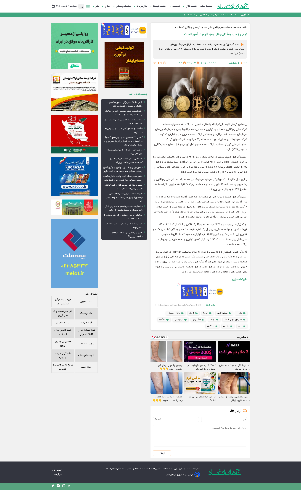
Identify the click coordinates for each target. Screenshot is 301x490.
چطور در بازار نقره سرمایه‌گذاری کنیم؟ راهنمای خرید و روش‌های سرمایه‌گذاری (123, 187)
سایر (97, 6)
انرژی (108, 6)
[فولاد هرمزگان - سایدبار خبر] (124, 65)
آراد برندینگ (86, 313)
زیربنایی (176, 6)
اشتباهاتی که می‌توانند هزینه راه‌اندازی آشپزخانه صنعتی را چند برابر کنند (126, 160)
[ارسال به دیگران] (159, 63)
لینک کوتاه (210, 305)
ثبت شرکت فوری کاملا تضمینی (86, 332)
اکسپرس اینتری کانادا (63, 344)
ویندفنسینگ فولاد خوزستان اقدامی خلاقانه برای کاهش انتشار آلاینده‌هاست (124, 113)
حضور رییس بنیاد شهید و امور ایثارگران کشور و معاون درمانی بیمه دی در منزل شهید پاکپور (123, 169)
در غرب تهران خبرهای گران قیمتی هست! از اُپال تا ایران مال (124, 152)
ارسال (161, 453)
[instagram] (63, 486)
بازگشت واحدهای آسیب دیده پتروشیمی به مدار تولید (212, 15)
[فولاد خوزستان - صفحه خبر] (74, 134)
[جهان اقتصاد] (233, 6)
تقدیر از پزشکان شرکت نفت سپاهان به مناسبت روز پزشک (126, 234)
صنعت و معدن (123, 6)
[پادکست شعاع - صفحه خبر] (74, 46)
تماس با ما (56, 470)
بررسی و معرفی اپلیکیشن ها (63, 302)
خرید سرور (86, 367)
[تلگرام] (155, 63)
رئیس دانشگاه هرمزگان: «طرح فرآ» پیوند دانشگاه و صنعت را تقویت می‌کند (125, 104)
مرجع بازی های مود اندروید (63, 367)
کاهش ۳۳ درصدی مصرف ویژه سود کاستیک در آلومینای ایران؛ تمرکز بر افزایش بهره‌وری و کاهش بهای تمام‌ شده (123, 141)
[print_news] (164, 63)
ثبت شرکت (86, 323)
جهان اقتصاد (154, 469)
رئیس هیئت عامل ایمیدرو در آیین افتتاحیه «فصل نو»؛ (124, 226)
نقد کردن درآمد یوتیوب (63, 355)
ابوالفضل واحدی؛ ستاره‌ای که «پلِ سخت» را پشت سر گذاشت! (123, 217)
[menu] (88, 6)
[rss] (69, 486)
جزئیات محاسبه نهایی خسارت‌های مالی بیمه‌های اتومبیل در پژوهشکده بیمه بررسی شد (124, 197)
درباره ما (58, 474)
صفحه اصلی (206, 6)
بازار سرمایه (142, 6)
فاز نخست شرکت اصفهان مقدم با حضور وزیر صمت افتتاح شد (123, 122)
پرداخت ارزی (62, 323)
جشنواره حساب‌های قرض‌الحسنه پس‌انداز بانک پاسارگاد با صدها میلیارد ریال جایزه (124, 208)
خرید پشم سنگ (86, 355)
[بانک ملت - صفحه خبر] (74, 207)
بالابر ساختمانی (86, 344)
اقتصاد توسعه (160, 6)
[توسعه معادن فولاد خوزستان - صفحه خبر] (74, 92)
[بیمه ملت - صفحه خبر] (74, 253)
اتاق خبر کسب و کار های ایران (63, 313)
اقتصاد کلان (191, 6)
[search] (81, 6)
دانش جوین (86, 302)
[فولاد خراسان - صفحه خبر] (74, 176)
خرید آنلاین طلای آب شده (63, 332)
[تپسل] (178, 284)
